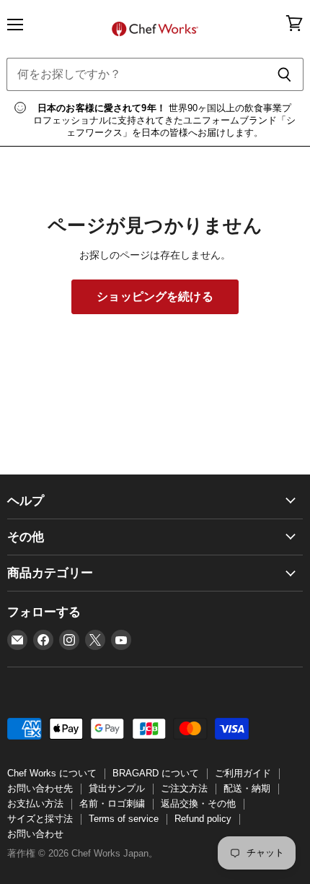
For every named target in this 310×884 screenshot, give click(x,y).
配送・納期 (246, 788)
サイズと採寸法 (40, 818)
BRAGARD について (155, 773)
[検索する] (284, 74)
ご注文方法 (184, 788)
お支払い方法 (35, 803)
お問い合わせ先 (40, 788)
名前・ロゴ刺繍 (112, 803)
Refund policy (202, 818)
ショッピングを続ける (155, 296)
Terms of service (124, 818)
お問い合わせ (35, 833)
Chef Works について (52, 773)
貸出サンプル (117, 788)
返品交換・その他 (198, 803)
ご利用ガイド (243, 773)
